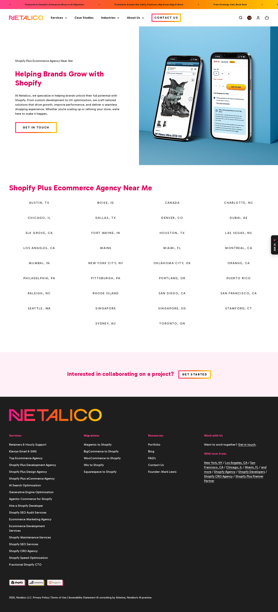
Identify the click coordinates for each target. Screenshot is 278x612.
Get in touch (246, 444)
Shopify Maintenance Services (30, 537)
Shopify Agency (224, 472)
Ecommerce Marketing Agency (30, 519)
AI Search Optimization (25, 485)
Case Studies (84, 17)
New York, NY (213, 462)
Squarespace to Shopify (100, 472)
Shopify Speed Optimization (28, 558)
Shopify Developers (251, 472)
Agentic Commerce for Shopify (30, 499)
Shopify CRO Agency (23, 551)
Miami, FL (251, 467)
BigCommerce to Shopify (101, 451)
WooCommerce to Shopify (102, 458)
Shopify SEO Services (23, 544)
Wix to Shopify (94, 465)
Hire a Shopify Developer (26, 505)
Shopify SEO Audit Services (27, 512)
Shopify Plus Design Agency (28, 472)
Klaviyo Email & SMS (23, 451)
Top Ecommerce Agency (26, 458)
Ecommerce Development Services (27, 528)
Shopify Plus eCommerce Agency (32, 478)
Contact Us (166, 17)
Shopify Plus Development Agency (32, 465)
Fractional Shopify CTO (25, 564)
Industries (108, 17)
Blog (151, 451)
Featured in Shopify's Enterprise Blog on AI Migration (48, 4)
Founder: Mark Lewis (162, 472)
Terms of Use (58, 597)
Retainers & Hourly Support (27, 444)
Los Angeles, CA (236, 462)
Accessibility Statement (82, 597)
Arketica (120, 597)
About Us (133, 17)
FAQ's (152, 458)
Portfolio (154, 444)
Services (57, 17)
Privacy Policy (41, 597)
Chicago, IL (234, 467)
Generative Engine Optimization (31, 492)
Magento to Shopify (98, 444)
